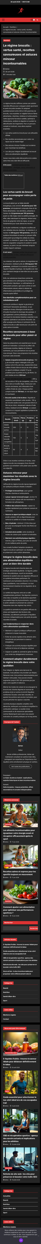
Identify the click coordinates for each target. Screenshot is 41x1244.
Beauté (5, 988)
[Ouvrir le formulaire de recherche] (37, 20)
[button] (3, 20)
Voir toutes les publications (20, 766)
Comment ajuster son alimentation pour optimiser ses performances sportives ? (19, 910)
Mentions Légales (9, 1015)
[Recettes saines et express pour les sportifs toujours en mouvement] (20, 856)
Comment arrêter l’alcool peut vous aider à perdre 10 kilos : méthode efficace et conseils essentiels (20, 254)
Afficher (20, 175)
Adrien (7, 69)
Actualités (8, 1168)
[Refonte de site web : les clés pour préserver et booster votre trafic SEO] (20, 1159)
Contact (6, 1019)
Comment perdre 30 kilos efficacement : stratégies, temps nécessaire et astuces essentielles (19, 167)
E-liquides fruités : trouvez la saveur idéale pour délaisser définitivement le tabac (19, 1062)
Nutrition (7, 40)
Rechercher (8, 922)
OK (21, 1240)
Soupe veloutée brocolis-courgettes (18, 379)
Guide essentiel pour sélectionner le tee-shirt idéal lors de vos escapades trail (20, 1100)
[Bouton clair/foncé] (32, 20)
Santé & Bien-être (9, 996)
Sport (5, 1000)
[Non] (38, 1236)
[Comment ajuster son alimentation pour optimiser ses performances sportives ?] (20, 892)
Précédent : (19, 777)
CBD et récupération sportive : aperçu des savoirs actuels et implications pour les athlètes (20, 1138)
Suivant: (18, 787)
